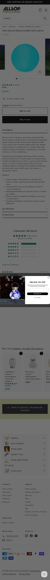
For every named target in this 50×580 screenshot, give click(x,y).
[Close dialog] (48, 277)
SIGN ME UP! (37, 293)
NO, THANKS (37, 297)
